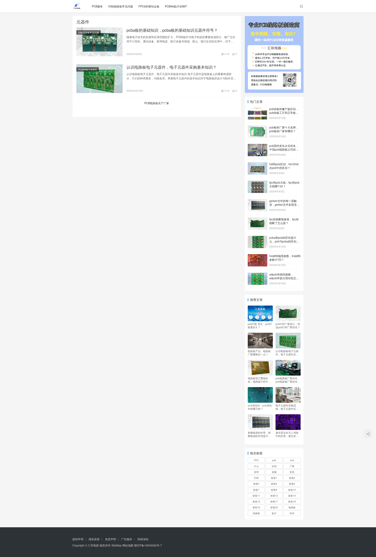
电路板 (292, 507)
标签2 (292, 477)
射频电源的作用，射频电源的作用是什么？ (259, 434)
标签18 (292, 501)
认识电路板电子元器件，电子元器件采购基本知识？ (172, 67)
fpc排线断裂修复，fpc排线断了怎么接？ (284, 221)
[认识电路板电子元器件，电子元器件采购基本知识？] (99, 78)
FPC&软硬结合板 (148, 6)
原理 (256, 472)
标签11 (256, 495)
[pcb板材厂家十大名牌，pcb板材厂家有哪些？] (257, 128)
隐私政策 (94, 539)
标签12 (274, 495)
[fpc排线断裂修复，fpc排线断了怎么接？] (257, 220)
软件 (292, 513)
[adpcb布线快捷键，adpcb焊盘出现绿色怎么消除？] (257, 275)
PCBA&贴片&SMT (176, 6)
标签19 (256, 507)
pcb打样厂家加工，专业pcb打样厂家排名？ (288, 325)
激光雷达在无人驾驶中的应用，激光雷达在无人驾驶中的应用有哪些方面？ (287, 434)
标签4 (274, 483)
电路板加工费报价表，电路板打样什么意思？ (259, 380)
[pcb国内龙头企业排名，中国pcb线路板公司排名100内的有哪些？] (257, 146)
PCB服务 (97, 6)
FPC (256, 460)
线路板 (256, 513)
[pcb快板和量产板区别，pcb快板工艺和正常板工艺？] (257, 109)
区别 (274, 466)
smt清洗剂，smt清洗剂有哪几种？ (260, 407)
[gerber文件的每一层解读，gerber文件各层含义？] (257, 201)
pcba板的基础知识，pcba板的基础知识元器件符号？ (172, 30)
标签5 (292, 483)
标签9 (274, 489)
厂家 (292, 466)
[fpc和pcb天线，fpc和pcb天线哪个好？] (257, 183)
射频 (274, 472)
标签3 (256, 483)
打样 (256, 477)
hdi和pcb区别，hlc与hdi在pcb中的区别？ (283, 166)
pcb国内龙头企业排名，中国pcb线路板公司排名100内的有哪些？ (283, 149)
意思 (292, 472)
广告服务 (126, 539)
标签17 (274, 501)
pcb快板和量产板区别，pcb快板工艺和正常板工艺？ (283, 112)
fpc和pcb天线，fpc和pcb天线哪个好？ (284, 184)
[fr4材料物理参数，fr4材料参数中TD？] (257, 256)
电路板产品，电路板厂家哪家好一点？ (259, 352)
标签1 (274, 477)
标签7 (256, 489)
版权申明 (77, 539)
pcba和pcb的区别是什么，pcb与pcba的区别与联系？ (284, 241)
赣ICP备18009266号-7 (148, 545)
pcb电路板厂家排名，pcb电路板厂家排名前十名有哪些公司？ (288, 380)
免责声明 (110, 539)
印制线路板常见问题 (120, 6)
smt (292, 460)
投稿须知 (142, 539)
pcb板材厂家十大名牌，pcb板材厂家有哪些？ (283, 129)
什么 (256, 466)
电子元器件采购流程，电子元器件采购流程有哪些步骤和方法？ (287, 407)
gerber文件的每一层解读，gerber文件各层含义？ (283, 204)
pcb (274, 460)
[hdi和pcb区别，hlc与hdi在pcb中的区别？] (257, 164)
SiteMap (116, 545)
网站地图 (127, 545)
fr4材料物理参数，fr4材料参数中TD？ (285, 258)
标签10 (292, 489)
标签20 (274, 507)
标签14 (292, 495)
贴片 (274, 513)
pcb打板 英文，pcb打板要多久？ (260, 325)
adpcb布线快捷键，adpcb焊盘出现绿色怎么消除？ (284, 278)
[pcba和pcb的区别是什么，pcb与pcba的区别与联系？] (257, 238)
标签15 (256, 501)
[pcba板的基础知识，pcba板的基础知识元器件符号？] (99, 41)
